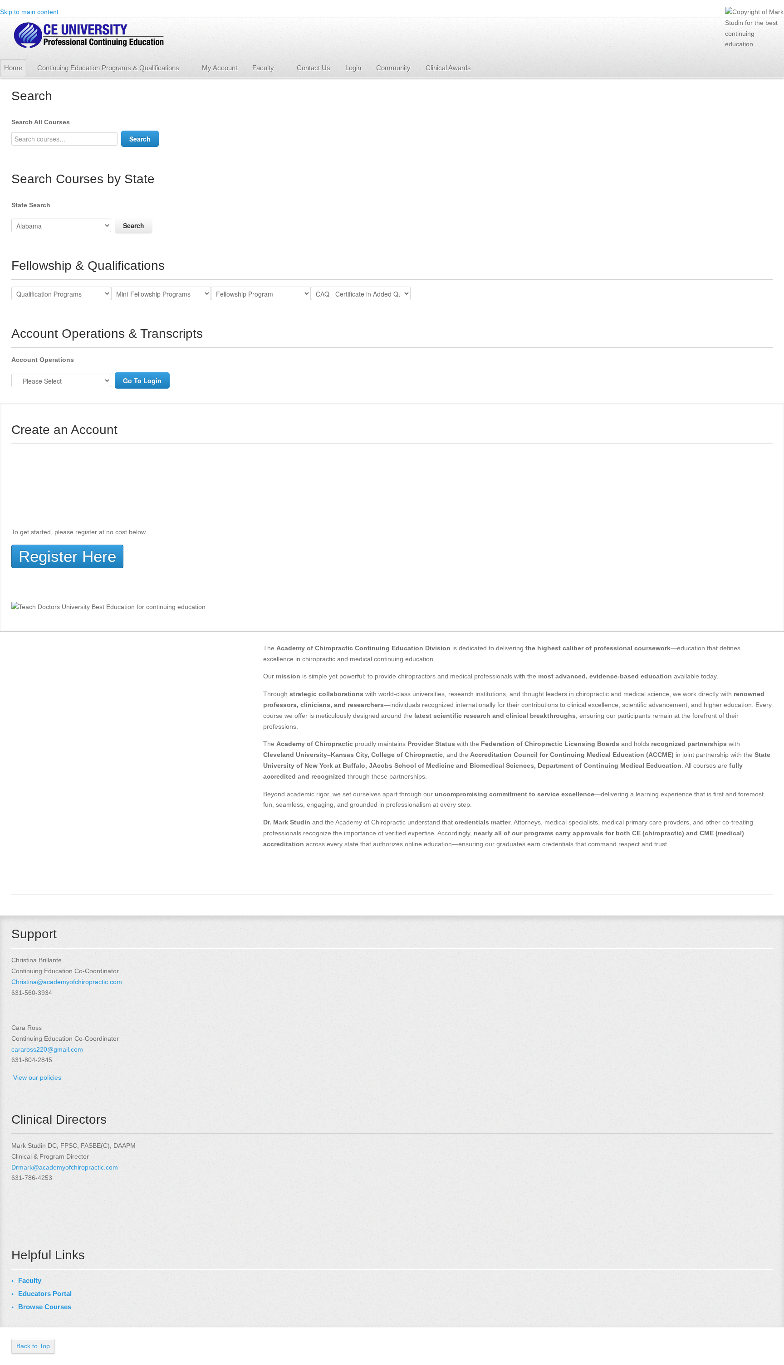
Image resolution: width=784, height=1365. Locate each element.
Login (353, 68)
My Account (219, 68)
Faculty (263, 68)
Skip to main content (29, 11)
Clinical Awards (448, 68)
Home (13, 68)
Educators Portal (45, 1293)
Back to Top (33, 1346)
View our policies (37, 1077)
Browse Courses (44, 1307)
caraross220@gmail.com (47, 1049)
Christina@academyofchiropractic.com (66, 981)
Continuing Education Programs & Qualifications (108, 68)
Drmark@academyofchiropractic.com (64, 1167)
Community (393, 68)
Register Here (67, 556)
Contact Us (313, 68)
